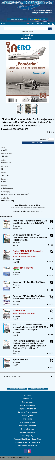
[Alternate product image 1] (20, 114)
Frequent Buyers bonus (27, 412)
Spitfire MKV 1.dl (20, 359)
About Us (27, 395)
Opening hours (27, 402)
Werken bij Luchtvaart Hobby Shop (27, 439)
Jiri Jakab (5, 156)
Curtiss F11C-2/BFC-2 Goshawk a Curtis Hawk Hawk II (28, 252)
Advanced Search (27, 31)
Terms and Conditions (27, 426)
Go (50, 28)
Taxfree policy (27, 436)
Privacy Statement (27, 432)
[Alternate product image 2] (28, 114)
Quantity (42, 139)
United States (41, 24)
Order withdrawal (27, 429)
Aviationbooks (7, 188)
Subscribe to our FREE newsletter (27, 442)
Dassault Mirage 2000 (23, 268)
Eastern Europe (7, 194)
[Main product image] (27, 103)
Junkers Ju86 (19, 310)
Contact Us (27, 399)
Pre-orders (27, 419)
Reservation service (27, 422)
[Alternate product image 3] (35, 114)
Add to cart (37, 143)
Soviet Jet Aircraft (22, 194)
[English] (28, 23)
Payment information (27, 409)
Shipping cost (27, 415)
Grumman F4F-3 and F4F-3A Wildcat (29, 282)
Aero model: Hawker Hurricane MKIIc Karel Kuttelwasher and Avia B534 (30, 222)
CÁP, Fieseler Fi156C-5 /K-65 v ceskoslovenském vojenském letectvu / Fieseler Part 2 (30, 237)
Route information (27, 405)
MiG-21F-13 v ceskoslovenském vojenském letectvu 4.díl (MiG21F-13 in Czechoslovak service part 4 (30, 327)
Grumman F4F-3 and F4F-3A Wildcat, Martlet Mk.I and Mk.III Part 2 (30, 297)
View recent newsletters (27, 446)
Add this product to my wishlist (27, 205)
